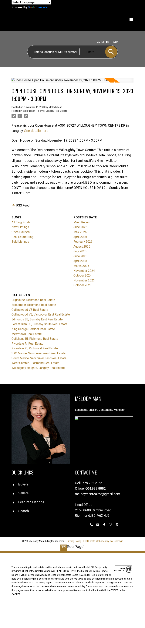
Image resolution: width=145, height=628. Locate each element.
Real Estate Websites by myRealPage (103, 541)
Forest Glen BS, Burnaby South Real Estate (39, 324)
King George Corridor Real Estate (33, 329)
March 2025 (81, 266)
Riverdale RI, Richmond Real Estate (35, 348)
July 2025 (79, 251)
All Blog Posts (21, 222)
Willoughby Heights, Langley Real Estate (45, 110)
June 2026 (80, 227)
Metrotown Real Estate (27, 334)
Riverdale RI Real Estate (27, 343)
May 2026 (80, 232)
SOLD (115, 42)
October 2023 (82, 285)
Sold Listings (20, 241)
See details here (36, 131)
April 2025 (80, 261)
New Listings (20, 227)
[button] (91, 524)
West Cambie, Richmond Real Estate (35, 363)
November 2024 (84, 271)
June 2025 (80, 256)
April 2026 (80, 237)
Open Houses (21, 232)
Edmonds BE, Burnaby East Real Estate (37, 319)
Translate (41, 7)
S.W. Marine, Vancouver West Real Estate (39, 353)
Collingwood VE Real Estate (30, 310)
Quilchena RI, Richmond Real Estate (35, 338)
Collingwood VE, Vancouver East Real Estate (41, 314)
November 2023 (84, 280)
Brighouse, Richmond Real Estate (33, 300)
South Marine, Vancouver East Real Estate (39, 358)
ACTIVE (100, 42)
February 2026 (83, 241)
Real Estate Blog (22, 237)
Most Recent (81, 222)
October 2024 (82, 275)
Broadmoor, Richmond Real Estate (34, 305)
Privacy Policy (74, 541)
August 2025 (81, 246)
